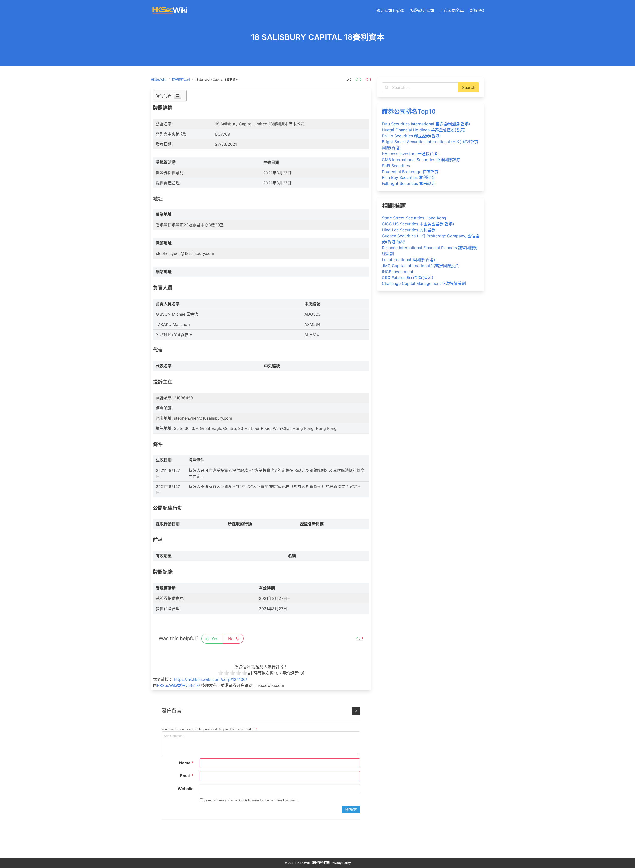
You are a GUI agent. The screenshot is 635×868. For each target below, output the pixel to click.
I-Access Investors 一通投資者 (410, 153)
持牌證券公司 (181, 79)
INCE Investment (397, 271)
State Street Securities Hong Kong (414, 217)
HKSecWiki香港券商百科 (179, 685)
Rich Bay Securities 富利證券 (408, 177)
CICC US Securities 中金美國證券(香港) (418, 223)
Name (186, 762)
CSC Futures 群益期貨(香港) (407, 277)
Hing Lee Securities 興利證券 (408, 229)
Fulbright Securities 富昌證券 (408, 183)
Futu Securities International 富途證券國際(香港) (426, 123)
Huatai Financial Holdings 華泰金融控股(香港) (424, 129)
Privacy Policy (341, 863)
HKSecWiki (158, 79)
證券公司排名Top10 (409, 111)
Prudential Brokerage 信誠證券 (410, 171)
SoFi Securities (396, 165)
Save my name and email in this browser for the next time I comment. (250, 800)
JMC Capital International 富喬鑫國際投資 (420, 265)
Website (186, 788)
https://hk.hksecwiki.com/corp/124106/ (210, 679)
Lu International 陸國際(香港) (408, 259)
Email (187, 775)
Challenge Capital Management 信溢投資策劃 (424, 283)
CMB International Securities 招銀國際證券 (421, 159)
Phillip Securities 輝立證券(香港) (411, 135)
